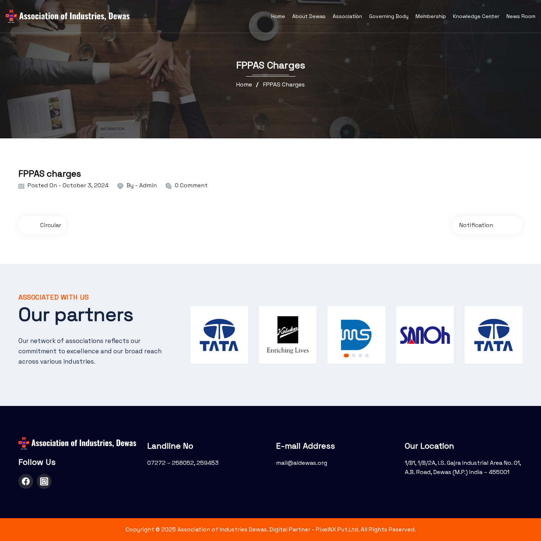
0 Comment (191, 185)
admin (148, 185)
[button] (346, 355)
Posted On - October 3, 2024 (68, 185)
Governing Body (389, 16)
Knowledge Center (476, 16)
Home (278, 16)
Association (347, 16)
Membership (431, 16)
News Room (520, 16)
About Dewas (309, 16)
